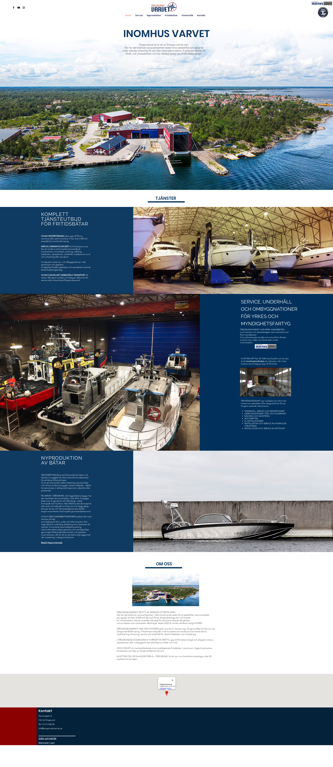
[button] (47, 738)
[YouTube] (18, 7)
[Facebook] (13, 7)
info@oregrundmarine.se (50, 728)
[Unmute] (247, 393)
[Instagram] (23, 7)
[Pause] (243, 393)
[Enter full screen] (287, 393)
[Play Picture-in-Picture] (283, 393)
